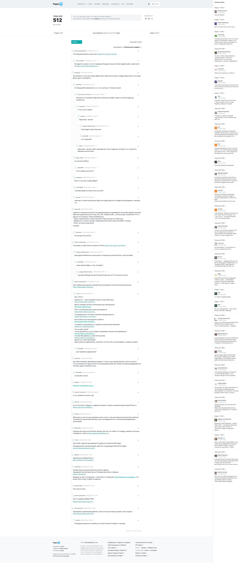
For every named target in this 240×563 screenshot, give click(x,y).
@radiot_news (152, 547)
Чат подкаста (112, 547)
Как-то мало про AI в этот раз (224, 27)
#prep (118, 33)
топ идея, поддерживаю (222, 297)
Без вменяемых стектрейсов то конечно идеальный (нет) (225, 248)
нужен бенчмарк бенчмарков (224, 165)
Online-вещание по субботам (117, 545)
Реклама (129, 4)
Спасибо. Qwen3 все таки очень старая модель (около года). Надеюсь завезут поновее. (225, 102)
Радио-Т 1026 (219, 8)
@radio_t (144, 547)
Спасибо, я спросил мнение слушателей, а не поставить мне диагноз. (225, 117)
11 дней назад (222, 335)
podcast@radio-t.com (100, 33)
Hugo (62, 550)
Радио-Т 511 (59, 33)
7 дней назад (221, 70)
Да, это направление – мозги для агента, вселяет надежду (225, 309)
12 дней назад (222, 439)
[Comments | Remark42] (106, 286)
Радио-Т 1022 (219, 301)
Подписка (115, 4)
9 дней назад (221, 163)
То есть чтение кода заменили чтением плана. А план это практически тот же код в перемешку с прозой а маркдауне (225, 58)
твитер (146, 550)
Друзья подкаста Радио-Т (116, 553)
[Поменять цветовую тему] (149, 4)
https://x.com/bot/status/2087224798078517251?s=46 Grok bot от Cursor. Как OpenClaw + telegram (226, 324)
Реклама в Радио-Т (141, 555)
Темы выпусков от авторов (143, 542)
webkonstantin (63, 548)
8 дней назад (221, 113)
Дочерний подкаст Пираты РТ (117, 550)
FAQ (122, 4)
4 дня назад (221, 24)
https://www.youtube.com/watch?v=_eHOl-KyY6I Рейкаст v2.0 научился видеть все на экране (225, 373)
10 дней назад (222, 228)
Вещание (105, 4)
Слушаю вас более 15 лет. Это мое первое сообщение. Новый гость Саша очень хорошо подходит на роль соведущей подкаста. (226, 41)
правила (97, 19)
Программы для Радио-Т (115, 555)
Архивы (97, 4)
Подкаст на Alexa (140, 553)
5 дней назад (221, 36)
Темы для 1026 (219, 49)
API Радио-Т (139, 545)
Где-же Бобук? (219, 15)
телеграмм (153, 550)
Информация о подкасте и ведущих (119, 542)
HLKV (62, 546)
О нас (90, 4)
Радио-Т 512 (154, 33)
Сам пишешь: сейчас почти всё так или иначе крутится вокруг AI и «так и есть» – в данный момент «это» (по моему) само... (226, 215)
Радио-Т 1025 (219, 93)
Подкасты (81, 4)
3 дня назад (221, 12)
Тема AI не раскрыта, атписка (224, 73)
